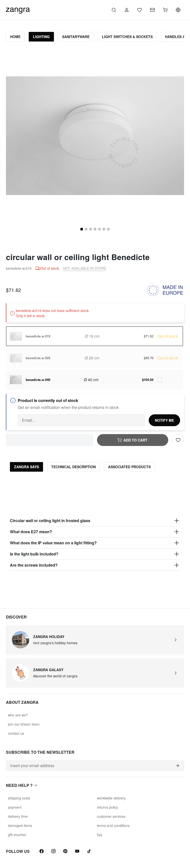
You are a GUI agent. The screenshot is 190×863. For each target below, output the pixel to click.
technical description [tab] (73, 466)
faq (99, 834)
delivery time (18, 816)
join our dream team (24, 724)
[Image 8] (104, 229)
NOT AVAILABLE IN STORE (84, 268)
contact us (16, 733)
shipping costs (19, 798)
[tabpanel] (95, 523)
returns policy (107, 807)
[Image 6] (95, 229)
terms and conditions (113, 825)
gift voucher (17, 834)
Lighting (41, 36)
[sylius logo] (18, 9)
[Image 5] (90, 229)
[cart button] (165, 10)
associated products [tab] (129, 466)
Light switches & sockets (127, 36)
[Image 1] (81, 229)
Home (15, 36)
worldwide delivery (111, 798)
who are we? (18, 714)
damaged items (20, 825)
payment (15, 807)
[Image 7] (99, 229)
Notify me (164, 420)
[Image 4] (86, 229)
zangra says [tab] (26, 466)
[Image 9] (108, 229)
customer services (111, 816)
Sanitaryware (76, 36)
